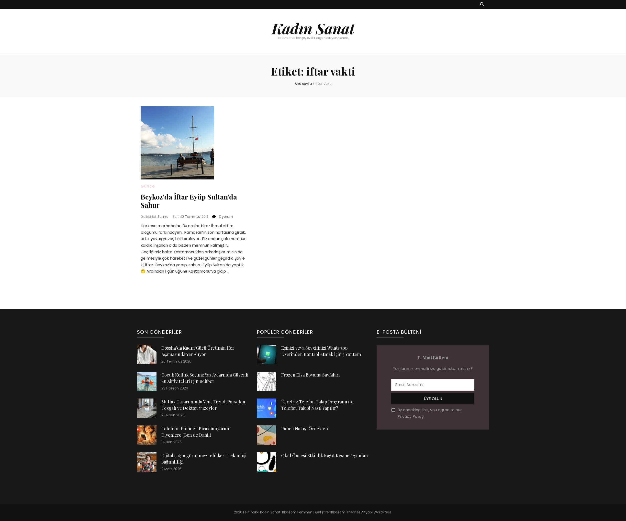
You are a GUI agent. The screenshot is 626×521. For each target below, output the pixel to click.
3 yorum (225, 216)
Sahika (162, 216)
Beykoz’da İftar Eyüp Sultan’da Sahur (189, 201)
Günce (148, 186)
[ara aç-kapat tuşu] (482, 4)
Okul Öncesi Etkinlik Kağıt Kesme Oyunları (325, 455)
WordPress (382, 512)
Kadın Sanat (313, 28)
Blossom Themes (345, 512)
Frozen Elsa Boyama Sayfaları (310, 375)
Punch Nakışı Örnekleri (304, 429)
